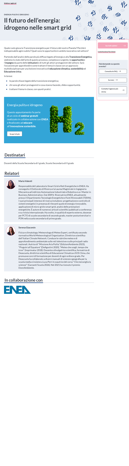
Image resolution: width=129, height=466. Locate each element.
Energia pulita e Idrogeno (16, 14)
